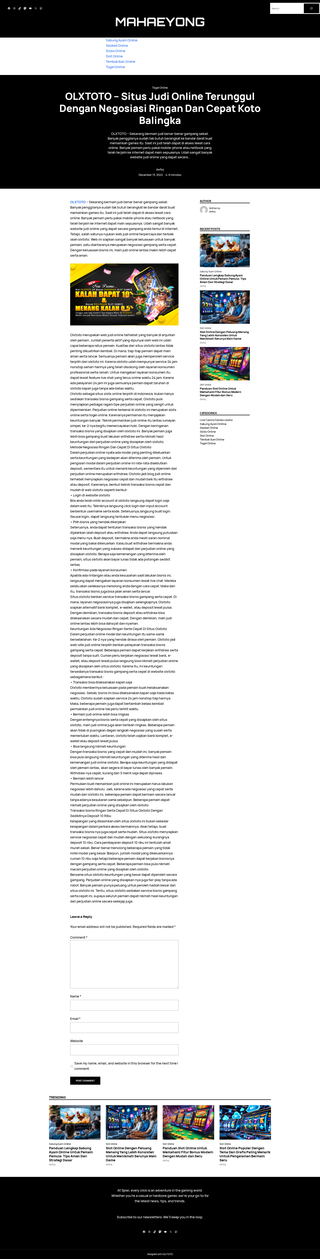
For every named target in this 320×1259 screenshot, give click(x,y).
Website (76, 1041)
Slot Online (114, 56)
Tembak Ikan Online (120, 61)
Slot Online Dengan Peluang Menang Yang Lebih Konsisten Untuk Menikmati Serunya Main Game (224, 335)
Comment (79, 937)
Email (75, 1018)
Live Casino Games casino (216, 420)
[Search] (311, 8)
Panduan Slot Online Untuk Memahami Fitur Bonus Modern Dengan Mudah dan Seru (220, 392)
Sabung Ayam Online (122, 40)
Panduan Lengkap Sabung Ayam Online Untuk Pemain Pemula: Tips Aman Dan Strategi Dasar (223, 279)
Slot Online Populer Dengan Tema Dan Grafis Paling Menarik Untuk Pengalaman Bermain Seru (245, 1154)
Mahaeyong (160, 21)
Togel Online (115, 67)
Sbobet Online (117, 45)
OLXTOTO (78, 202)
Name (75, 996)
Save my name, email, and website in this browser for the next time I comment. (126, 1066)
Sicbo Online (115, 51)
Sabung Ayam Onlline (211, 271)
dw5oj (160, 169)
